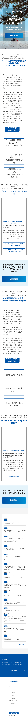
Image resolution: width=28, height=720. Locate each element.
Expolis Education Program (12, 689)
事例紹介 (13, 693)
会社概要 (13, 698)
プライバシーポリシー (13, 701)
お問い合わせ (13, 703)
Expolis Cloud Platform (13, 686)
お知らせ (13, 695)
